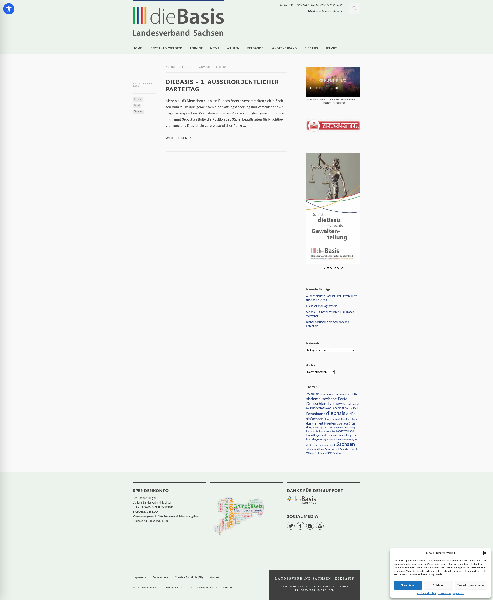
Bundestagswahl (321, 407)
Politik (332, 445)
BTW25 (340, 404)
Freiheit (317, 423)
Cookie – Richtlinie (426, 593)
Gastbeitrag (342, 424)
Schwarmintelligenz (315, 449)
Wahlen (233, 48)
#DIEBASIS (312, 394)
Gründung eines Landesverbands (328, 428)
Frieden (330, 423)
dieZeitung (329, 419)
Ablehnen (438, 585)
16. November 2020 (142, 84)
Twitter (294, 524)
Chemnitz (338, 408)
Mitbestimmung (346, 439)
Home (137, 48)
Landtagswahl (317, 435)
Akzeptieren (407, 585)
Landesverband (284, 48)
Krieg (352, 428)
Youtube (318, 453)
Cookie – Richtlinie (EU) (189, 577)
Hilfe (346, 428)
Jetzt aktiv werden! (165, 48)
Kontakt (214, 577)
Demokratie (315, 414)
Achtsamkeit (326, 395)
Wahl (354, 449)
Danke (356, 408)
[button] (485, 553)
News (214, 48)
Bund (137, 105)
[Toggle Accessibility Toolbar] (9, 9)
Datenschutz (444, 593)
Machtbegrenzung (316, 439)
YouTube (323, 524)
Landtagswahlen (337, 436)
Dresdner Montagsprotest (321, 306)
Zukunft (327, 453)
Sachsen (345, 444)
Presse (138, 99)
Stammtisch (332, 449)
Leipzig (351, 435)
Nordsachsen (321, 445)
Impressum (458, 593)
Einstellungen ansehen (471, 585)
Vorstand (345, 449)
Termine (196, 48)
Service (331, 48)
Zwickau (337, 453)
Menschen (332, 439)
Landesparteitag (327, 431)
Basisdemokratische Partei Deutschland (332, 399)
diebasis (311, 48)
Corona (348, 408)
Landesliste (312, 431)
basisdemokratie (342, 395)
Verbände (255, 48)
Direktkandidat (342, 419)
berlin (332, 404)
